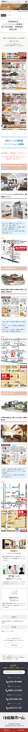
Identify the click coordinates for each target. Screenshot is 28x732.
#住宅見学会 (22, 657)
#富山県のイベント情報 (12, 659)
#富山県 (4, 659)
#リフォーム (17, 656)
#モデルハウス (15, 657)
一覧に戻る (14, 645)
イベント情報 (8, 11)
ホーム (2, 11)
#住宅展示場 (8, 657)
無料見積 (22, 730)
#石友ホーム (5, 656)
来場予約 (8, 730)
